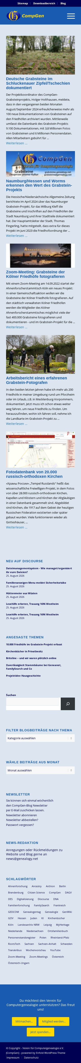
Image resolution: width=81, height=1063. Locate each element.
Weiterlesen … (16, 143)
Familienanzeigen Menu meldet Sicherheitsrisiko (36, 582)
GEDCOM (13, 911)
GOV (11, 918)
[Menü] (69, 16)
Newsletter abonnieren (21, 815)
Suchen (11, 695)
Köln (11, 924)
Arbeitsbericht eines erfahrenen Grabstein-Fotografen (36, 380)
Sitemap (23, 3)
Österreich (58, 956)
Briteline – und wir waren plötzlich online (31, 658)
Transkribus (15, 950)
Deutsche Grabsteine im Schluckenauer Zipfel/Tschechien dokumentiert (38, 83)
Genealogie (51, 911)
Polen (43, 937)
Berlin (62, 886)
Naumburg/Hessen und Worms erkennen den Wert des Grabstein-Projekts (39, 185)
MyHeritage (62, 924)
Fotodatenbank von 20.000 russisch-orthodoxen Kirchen (34, 474)
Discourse (43, 899)
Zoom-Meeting (16, 956)
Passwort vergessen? (20, 825)
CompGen (55, 892)
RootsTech (14, 943)
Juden (33, 918)
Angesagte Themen (25, 637)
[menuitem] (22, 3)
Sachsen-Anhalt (47, 943)
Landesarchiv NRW (28, 924)
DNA (55, 899)
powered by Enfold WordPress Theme (43, 1052)
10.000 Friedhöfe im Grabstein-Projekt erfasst (34, 644)
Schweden (66, 943)
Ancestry (37, 886)
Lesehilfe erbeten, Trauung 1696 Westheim (32, 603)
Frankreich (60, 905)
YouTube (55, 950)
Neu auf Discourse (24, 561)
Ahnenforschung (17, 886)
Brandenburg (15, 892)
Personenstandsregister (21, 937)
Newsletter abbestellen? (22, 820)
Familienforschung (19, 905)
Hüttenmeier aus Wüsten (21, 593)
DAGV (68, 892)
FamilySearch (41, 905)
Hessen (22, 918)
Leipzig (48, 924)
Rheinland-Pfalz (60, 937)
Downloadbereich (44, 3)
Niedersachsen (35, 931)
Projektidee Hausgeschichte (23, 675)
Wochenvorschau (36, 950)
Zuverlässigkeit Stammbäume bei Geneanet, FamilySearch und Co (33, 667)
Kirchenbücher (56, 918)
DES (10, 899)
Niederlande (15, 931)
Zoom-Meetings (38, 956)
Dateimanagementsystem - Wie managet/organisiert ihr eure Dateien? (39, 570)
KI (42, 918)
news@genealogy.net (22, 859)
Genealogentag (32, 911)
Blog (63, 3)
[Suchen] (68, 704)
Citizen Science (36, 892)
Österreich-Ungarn (18, 963)
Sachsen (29, 943)
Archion (50, 886)
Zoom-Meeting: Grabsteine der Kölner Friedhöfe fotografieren (35, 274)
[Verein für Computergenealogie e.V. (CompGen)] (33, 16)
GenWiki (67, 911)
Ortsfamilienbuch (58, 931)
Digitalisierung (25, 899)
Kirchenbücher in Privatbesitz (24, 651)
